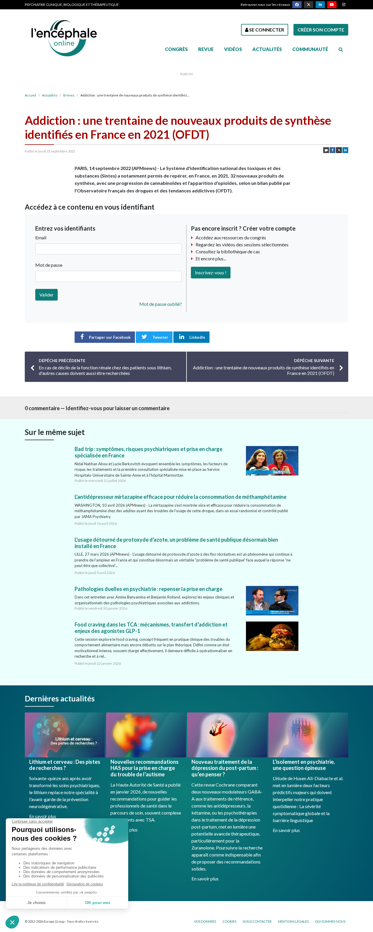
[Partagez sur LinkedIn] (345, 150)
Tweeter (160, 337)
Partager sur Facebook (109, 337)
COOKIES (229, 921)
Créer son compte (321, 29)
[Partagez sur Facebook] (332, 150)
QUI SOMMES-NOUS (330, 921)
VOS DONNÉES (205, 921)
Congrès (176, 49)
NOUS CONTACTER (257, 921)
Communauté (310, 49)
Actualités (267, 49)
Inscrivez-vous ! (210, 272)
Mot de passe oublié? (160, 304)
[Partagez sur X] (339, 150)
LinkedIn (197, 337)
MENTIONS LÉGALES (293, 921)
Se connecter (266, 29)
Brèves (69, 95)
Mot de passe (48, 265)
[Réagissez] (326, 150)
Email (40, 237)
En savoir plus (42, 816)
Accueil (30, 95)
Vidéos (233, 49)
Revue (206, 49)
